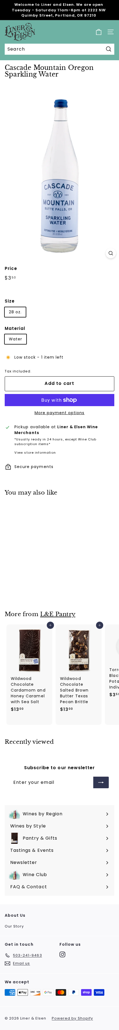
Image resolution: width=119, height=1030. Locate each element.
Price (11, 268)
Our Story (14, 926)
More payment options (60, 413)
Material (15, 328)
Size (10, 301)
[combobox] (59, 49)
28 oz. (15, 312)
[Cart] (98, 31)
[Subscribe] (101, 782)
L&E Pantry (57, 614)
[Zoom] (111, 253)
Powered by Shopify (72, 1018)
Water (15, 339)
